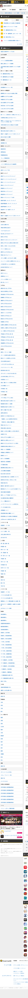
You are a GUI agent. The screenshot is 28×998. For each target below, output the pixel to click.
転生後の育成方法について (6, 267)
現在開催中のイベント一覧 (6, 87)
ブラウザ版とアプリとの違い (7, 397)
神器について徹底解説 (5, 449)
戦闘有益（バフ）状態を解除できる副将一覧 (10, 601)
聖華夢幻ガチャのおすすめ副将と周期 (9, 93)
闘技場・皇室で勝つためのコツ (7, 486)
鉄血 (2, 757)
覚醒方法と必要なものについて (7, 440)
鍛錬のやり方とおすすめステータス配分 (9, 443)
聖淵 (2, 717)
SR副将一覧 (3, 571)
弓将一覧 (3, 586)
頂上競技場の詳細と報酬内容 (7, 498)
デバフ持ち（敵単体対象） (6, 651)
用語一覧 (3, 778)
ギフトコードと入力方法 (6, 772)
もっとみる (19, 44)
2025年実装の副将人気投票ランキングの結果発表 (10, 67)
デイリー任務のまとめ (5, 249)
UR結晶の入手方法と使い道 (7, 334)
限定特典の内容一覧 (5, 370)
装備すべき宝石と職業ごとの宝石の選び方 (10, 431)
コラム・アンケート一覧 (6, 775)
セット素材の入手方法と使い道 (7, 331)
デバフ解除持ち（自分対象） (7, 660)
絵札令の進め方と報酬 (5, 137)
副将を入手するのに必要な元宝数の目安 (9, 243)
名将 (2, 745)
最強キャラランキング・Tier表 (10, 26)
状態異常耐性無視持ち (5, 623)
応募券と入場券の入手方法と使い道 (8, 328)
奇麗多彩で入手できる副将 (6, 99)
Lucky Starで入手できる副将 (7, 108)
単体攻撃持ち (4, 614)
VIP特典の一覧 (4, 391)
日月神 (2, 726)
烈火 (2, 760)
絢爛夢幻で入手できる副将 (6, 96)
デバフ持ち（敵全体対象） (6, 657)
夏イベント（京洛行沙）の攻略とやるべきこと (11, 114)
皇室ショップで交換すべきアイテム (8, 495)
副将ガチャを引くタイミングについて (9, 239)
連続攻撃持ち (4, 620)
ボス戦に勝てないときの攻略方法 (8, 264)
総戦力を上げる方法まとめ (6, 252)
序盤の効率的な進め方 (5, 227)
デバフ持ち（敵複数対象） (6, 654)
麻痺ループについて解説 (6, 352)
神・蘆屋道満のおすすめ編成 (7, 76)
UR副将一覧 (3, 558)
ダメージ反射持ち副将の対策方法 (8, 355)
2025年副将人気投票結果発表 (7, 787)
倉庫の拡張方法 (4, 413)
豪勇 (2, 751)
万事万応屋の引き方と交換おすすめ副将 (9, 125)
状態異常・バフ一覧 (5, 525)
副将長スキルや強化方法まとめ (7, 416)
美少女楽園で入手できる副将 (7, 102)
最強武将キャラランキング (6, 194)
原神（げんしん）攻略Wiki (18, 975)
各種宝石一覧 (4, 434)
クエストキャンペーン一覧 (6, 367)
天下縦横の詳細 (4, 464)
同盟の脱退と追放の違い (6, 428)
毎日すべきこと (4, 273)
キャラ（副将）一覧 (5, 531)
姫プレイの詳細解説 (5, 458)
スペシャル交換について (6, 279)
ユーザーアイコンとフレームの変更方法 (9, 504)
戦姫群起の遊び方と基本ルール (7, 406)
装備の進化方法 (4, 483)
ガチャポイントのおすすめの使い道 (8, 373)
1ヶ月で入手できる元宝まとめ (7, 364)
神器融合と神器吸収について (7, 452)
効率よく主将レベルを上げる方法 (8, 246)
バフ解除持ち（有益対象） (6, 669)
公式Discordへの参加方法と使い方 (8, 519)
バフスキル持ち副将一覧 (6, 595)
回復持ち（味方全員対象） (6, 638)
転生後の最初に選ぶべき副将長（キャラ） (10, 476)
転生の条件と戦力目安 (5, 473)
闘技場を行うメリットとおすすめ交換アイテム (11, 489)
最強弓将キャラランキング (6, 191)
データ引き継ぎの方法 (5, 507)
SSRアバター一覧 (5, 567)
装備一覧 (3, 696)
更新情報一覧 (4, 143)
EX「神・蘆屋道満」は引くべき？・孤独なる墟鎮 (13, 33)
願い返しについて (5, 282)
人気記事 (6, 20)
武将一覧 (3, 580)
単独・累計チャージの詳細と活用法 (8, 382)
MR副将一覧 (3, 546)
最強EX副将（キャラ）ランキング (8, 200)
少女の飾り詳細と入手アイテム (7, 376)
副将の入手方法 (4, 236)
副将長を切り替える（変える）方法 (8, 479)
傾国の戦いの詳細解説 (5, 461)
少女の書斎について (5, 385)
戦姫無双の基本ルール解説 (6, 403)
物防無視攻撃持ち (5, 626)
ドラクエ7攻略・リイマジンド (19, 968)
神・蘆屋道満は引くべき (6, 80)
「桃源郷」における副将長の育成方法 (9, 419)
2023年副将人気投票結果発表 (7, 793)
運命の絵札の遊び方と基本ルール (8, 131)
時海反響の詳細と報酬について (7, 513)
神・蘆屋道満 (13, 9)
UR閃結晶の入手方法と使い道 (7, 337)
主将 (2, 702)
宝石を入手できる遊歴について (7, 437)
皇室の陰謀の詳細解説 (5, 492)
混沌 (2, 723)
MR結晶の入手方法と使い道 (7, 340)
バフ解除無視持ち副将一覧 (6, 675)
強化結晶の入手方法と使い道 (7, 294)
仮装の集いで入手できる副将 (7, 105)
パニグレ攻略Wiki (17, 984)
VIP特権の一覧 (4, 388)
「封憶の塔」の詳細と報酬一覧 (7, 422)
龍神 (2, 729)
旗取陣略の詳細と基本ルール (7, 467)
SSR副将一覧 (4, 564)
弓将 (2, 708)
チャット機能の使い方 (5, 501)
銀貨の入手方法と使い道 (6, 306)
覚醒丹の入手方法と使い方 (6, 300)
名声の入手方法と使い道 (6, 303)
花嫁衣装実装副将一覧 (5, 687)
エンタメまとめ (4, 781)
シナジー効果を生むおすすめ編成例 (8, 164)
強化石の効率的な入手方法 (6, 291)
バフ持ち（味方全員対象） (6, 647)
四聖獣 (2, 754)
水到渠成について (5, 379)
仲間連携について (5, 510)
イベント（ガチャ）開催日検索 (7, 808)
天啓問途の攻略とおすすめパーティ (8, 117)
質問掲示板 (3, 152)
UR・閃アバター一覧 (5, 555)
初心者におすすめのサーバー (7, 233)
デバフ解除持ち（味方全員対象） (8, 666)
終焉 (2, 738)
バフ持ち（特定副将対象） (6, 644)
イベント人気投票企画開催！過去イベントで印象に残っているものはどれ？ (13, 40)
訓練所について (4, 455)
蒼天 (2, 748)
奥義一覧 (3, 766)
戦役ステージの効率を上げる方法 (8, 358)
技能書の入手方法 (5, 321)
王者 (2, 732)
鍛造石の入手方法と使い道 (6, 318)
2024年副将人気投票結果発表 (7, 790)
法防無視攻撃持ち (5, 629)
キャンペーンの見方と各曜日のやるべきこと (10, 261)
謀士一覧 (3, 583)
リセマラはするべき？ (5, 230)
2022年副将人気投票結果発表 (7, 796)
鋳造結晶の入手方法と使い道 (7, 309)
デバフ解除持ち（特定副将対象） (8, 663)
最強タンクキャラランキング (7, 185)
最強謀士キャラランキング (6, 188)
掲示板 (17, 20)
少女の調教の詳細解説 (5, 470)
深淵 (2, 720)
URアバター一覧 (4, 561)
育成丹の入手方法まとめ (6, 315)
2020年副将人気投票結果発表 (7, 802)
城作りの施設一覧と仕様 (6, 410)
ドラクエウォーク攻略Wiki (18, 973)
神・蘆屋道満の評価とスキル (10, 30)
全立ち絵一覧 (4, 537)
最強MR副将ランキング (6, 206)
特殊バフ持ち (4, 681)
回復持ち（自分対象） (5, 632)
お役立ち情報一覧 (5, 224)
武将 (2, 705)
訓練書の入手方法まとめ (6, 297)
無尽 (2, 741)
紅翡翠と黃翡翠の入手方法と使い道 (8, 324)
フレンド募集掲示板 (5, 158)
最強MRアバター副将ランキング (8, 209)
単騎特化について (5, 276)
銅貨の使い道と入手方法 (6, 288)
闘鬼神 (2, 735)
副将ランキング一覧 (5, 170)
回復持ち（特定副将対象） (6, 635)
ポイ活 (8, 2)
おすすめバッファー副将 (6, 608)
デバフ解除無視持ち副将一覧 (7, 678)
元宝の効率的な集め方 (5, 361)
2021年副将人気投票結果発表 (7, 799)
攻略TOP (4, 9)
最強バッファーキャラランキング (8, 182)
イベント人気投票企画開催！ (7, 60)
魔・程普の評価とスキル (9, 37)
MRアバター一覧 (4, 549)
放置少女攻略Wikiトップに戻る (7, 51)
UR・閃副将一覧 (4, 552)
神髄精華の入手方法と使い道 (7, 343)
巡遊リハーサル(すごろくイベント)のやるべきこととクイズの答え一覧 (11, 121)
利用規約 (15, 960)
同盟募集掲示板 (4, 155)
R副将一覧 (3, 574)
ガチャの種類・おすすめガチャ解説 (8, 258)
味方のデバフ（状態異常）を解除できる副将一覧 (11, 604)
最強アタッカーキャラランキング (8, 176)
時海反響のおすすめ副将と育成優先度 (12, 23)
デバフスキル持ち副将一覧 (6, 598)
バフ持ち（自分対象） (5, 641)
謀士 (2, 711)
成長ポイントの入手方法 (6, 312)
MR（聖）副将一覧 (5, 543)
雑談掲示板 (3, 149)
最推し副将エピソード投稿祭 (7, 63)
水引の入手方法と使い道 (6, 346)
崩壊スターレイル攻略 (17, 971)
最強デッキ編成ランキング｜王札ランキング (10, 134)
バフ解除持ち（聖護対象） (6, 672)
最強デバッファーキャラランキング (8, 179)
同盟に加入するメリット (6, 255)
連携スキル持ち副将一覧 (6, 690)
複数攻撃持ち (4, 617)
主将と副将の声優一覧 (5, 534)
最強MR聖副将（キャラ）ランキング (9, 203)
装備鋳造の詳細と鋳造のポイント (8, 446)
